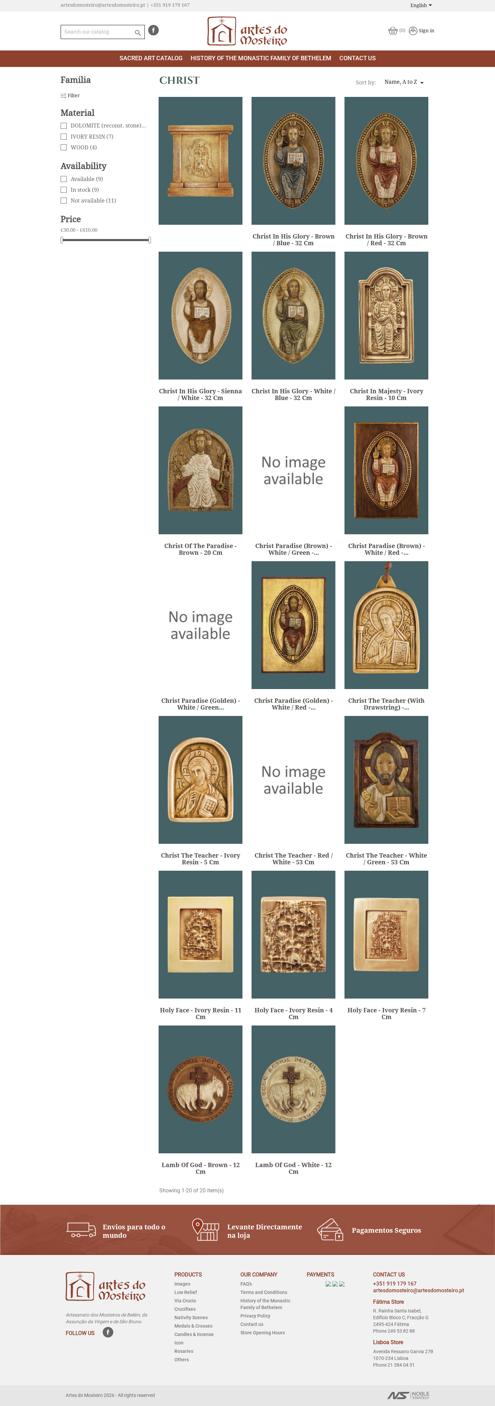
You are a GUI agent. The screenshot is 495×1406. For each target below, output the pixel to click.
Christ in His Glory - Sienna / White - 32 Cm (200, 394)
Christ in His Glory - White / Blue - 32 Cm (293, 394)
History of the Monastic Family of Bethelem (261, 58)
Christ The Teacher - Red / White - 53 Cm (294, 859)
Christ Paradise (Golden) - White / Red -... (293, 704)
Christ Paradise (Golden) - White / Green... (200, 704)
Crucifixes (185, 1309)
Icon (179, 1342)
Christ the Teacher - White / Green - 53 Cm (386, 859)
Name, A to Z (405, 83)
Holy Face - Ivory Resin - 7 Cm (387, 1013)
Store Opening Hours (262, 1332)
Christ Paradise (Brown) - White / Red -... (386, 549)
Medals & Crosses (193, 1326)
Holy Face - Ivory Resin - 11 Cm (200, 1013)
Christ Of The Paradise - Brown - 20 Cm (200, 549)
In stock (85, 190)
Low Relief (185, 1292)
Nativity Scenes (191, 1317)
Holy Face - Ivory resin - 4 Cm (294, 1013)
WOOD (84, 147)
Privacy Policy (255, 1316)
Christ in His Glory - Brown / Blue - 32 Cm (294, 240)
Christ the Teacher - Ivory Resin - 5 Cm (200, 859)
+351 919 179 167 (395, 1284)
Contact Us (357, 58)
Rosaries (183, 1351)
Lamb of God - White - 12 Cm (293, 1168)
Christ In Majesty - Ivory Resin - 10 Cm (386, 394)
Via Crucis (185, 1300)
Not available (93, 200)
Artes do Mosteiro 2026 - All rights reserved (110, 1395)
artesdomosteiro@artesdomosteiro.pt (418, 1290)
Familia (76, 80)
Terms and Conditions (263, 1292)
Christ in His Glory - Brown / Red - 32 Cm (386, 240)
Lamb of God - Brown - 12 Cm (201, 1168)
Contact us (251, 1324)
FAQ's (246, 1284)
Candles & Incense (194, 1334)
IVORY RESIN (92, 137)
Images (182, 1284)
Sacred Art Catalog (151, 58)
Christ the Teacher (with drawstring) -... (386, 704)
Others (181, 1359)
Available (87, 179)
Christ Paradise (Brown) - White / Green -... (293, 549)
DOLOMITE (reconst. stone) (109, 125)
